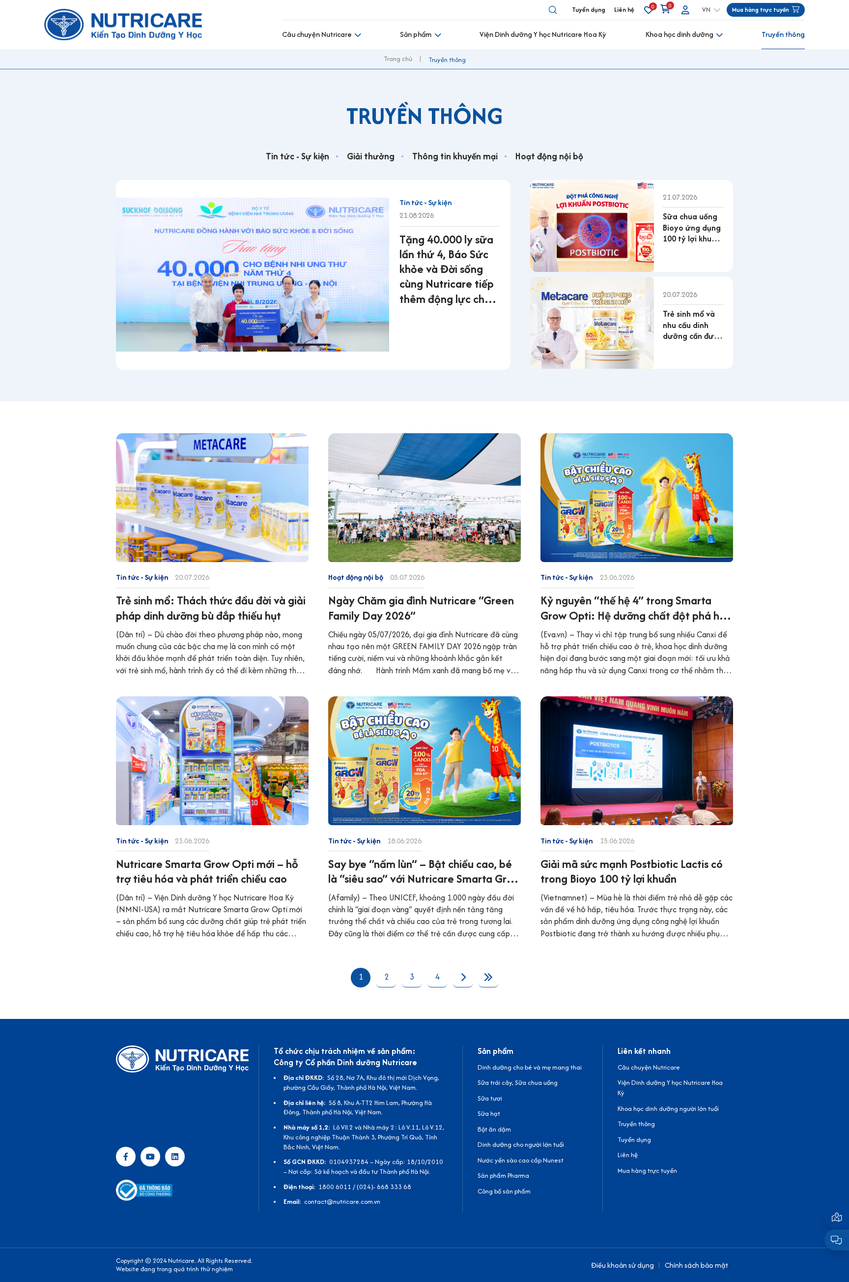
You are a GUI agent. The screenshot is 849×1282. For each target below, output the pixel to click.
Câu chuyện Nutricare (317, 34)
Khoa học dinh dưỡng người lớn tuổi (668, 1108)
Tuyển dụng (588, 9)
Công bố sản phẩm (504, 1191)
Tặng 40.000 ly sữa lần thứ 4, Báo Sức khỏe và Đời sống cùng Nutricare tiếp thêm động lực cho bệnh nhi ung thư (446, 269)
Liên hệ (624, 9)
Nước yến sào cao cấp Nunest (521, 1160)
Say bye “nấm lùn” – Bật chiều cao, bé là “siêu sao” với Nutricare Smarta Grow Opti (424, 871)
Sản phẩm (415, 34)
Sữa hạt (489, 1113)
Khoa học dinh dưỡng (679, 34)
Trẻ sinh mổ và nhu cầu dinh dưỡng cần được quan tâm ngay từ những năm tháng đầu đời (693, 325)
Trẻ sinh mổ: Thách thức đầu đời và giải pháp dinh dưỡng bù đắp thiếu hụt (211, 608)
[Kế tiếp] (463, 977)
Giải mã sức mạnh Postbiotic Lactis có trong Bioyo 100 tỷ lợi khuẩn (631, 871)
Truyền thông (783, 34)
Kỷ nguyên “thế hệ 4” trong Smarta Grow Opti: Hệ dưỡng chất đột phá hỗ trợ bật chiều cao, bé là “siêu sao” (633, 608)
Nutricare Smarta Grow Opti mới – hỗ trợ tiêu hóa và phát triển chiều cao (207, 871)
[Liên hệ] (836, 1216)
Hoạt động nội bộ (549, 156)
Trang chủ (398, 59)
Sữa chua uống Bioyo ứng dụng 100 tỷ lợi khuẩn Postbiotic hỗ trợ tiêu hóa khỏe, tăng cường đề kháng (692, 227)
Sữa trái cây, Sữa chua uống (518, 1082)
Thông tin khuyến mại (455, 156)
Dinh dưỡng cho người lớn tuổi (521, 1144)
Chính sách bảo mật (696, 1265)
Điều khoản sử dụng (622, 1265)
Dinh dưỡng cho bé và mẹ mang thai (530, 1067)
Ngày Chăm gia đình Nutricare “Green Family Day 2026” (421, 608)
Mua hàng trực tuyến (647, 1170)
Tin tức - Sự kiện (297, 156)
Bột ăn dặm (494, 1129)
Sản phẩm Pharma (503, 1175)
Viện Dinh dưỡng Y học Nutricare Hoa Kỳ (543, 34)
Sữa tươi (490, 1098)
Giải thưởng (371, 156)
